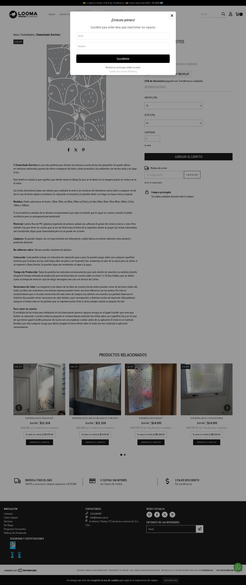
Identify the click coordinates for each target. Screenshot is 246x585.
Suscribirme (123, 59)
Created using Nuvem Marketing (123, 71)
